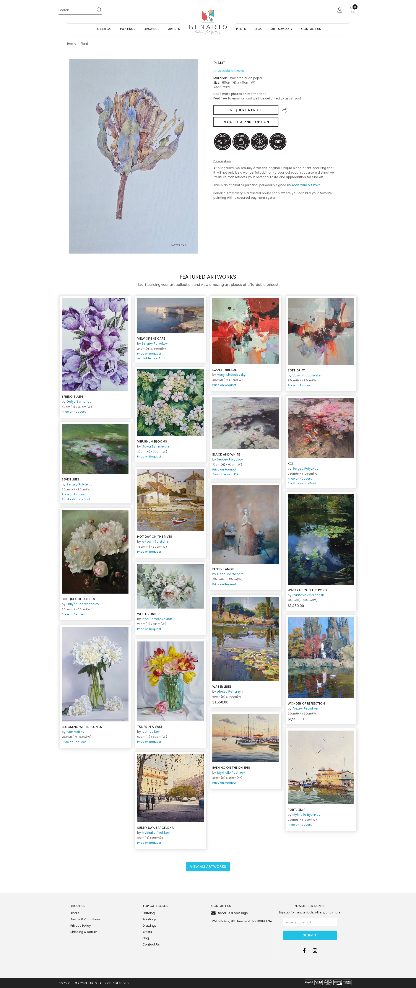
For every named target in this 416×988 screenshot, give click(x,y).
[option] (133, 156)
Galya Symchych (80, 401)
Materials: (220, 78)
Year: (217, 87)
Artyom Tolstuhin (155, 541)
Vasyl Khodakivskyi (231, 375)
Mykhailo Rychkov (231, 772)
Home (71, 43)
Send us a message (233, 913)
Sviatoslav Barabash (308, 595)
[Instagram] (315, 950)
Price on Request (74, 412)
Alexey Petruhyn (230, 691)
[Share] (283, 110)
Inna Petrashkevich (157, 619)
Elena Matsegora (230, 574)
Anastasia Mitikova (228, 70)
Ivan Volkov (75, 732)
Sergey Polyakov (155, 343)
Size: (216, 83)
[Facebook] (304, 950)
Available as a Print (151, 358)
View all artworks (208, 866)
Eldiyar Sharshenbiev (83, 604)
